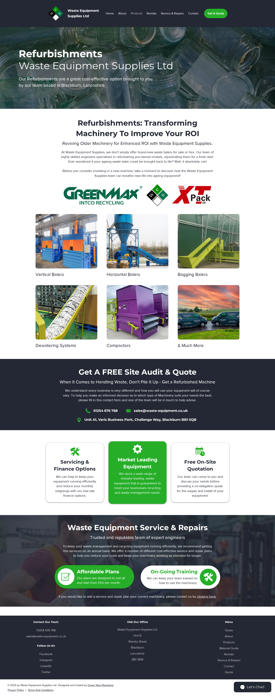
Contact (229, 666)
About (229, 636)
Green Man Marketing (101, 685)
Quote (229, 672)
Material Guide (229, 648)
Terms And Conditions (41, 690)
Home (229, 630)
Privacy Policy (16, 690)
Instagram (46, 660)
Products (229, 642)
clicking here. (206, 596)
